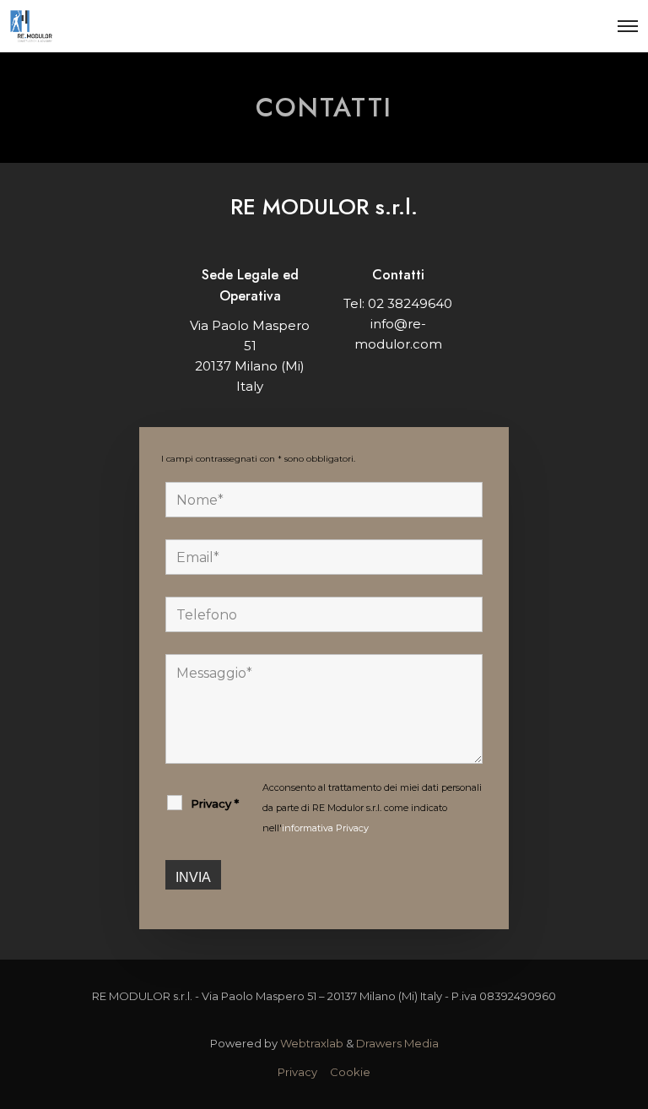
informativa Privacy (325, 828)
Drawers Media (397, 1043)
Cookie (350, 1072)
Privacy (297, 1072)
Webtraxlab (311, 1043)
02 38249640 (410, 303)
